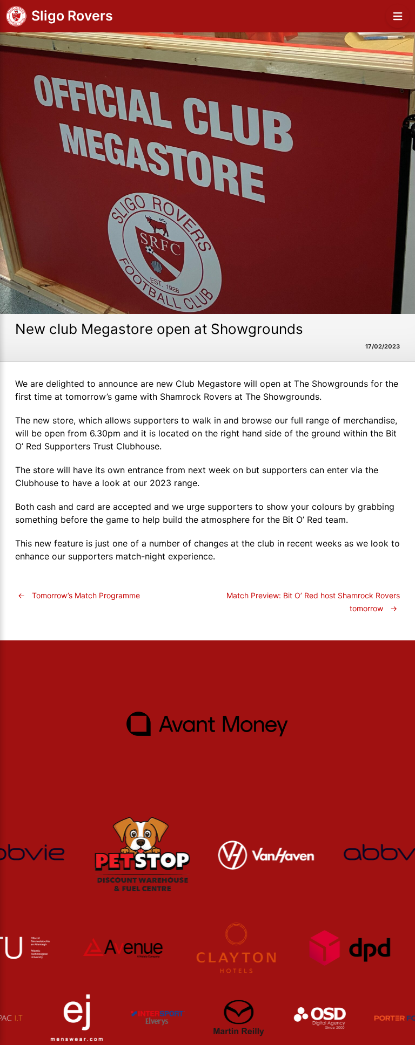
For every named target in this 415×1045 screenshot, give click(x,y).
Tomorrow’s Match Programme (79, 595)
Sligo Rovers (72, 16)
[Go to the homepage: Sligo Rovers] (16, 16)
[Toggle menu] (398, 16)
